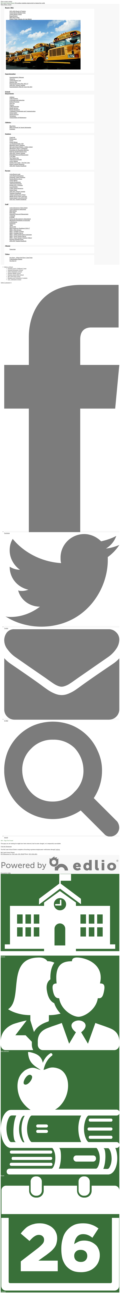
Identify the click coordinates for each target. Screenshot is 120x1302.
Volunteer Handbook (15, 193)
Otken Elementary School (15, 271)
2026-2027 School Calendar (17, 85)
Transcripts (12, 249)
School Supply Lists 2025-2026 (18, 198)
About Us (12, 79)
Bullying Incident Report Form (18, 151)
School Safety (13, 113)
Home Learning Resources (16, 164)
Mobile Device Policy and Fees (18, 196)
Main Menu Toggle (6, 4)
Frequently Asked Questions (17, 177)
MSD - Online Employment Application (20, 234)
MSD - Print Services (15, 230)
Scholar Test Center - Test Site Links (19, 162)
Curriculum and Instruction (16, 100)
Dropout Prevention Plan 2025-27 (18, 83)
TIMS (11, 225)
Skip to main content (6, 1)
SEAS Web (12, 226)
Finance (11, 105)
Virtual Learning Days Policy (17, 194)
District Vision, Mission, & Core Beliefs (20, 19)
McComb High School (14, 276)
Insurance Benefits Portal (16, 239)
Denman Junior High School (16, 275)
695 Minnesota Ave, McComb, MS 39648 (12, 854)
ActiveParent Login (14, 174)
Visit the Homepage (6, 846)
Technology (12, 116)
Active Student (13, 161)
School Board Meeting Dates (17, 13)
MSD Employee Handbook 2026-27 (19, 228)
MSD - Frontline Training (16, 231)
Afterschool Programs (15, 159)
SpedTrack (12, 223)
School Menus (13, 142)
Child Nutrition (13, 98)
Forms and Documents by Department (20, 219)
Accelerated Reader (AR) (16, 143)
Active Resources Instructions (17, 209)
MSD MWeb (13, 211)
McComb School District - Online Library (21, 147)
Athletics (11, 97)
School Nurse (13, 190)
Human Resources (14, 109)
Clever (11, 140)
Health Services (13, 108)
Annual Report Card (15, 80)
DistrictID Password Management (18, 155)
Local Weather (13, 187)
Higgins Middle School (14, 273)
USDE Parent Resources (16, 188)
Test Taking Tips (14, 158)
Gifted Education (14, 106)
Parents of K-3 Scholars (16, 185)
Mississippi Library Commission (18, 148)
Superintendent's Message (16, 77)
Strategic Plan (13, 82)
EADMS (11, 217)
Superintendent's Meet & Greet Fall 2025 (20, 87)
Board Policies (13, 16)
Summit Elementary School (15, 270)
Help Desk (12, 212)
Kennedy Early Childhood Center (17, 268)
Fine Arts (12, 103)
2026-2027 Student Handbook (17, 166)
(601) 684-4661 (33, 854)
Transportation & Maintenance (17, 117)
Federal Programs (14, 102)
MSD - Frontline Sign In (16, 233)
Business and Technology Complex (17, 278)
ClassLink (12, 137)
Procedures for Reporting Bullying (19, 150)
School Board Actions (15, 14)
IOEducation (13, 139)
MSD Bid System (14, 17)
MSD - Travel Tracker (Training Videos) (20, 238)
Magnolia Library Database (17, 145)
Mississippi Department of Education (19, 220)
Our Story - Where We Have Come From (20, 257)
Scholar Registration (15, 182)
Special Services (14, 114)
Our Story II (12, 261)
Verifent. (57, 849)
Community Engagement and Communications (22, 111)
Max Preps (12, 126)
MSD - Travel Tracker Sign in (17, 236)
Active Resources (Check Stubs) (18, 208)
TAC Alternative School (14, 279)
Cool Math (12, 156)
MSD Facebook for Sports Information (20, 127)
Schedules (12, 129)
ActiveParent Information (16, 175)
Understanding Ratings (15, 259)
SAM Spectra (13, 222)
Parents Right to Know (15, 179)
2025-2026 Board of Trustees (17, 11)
